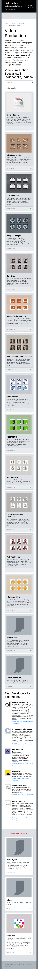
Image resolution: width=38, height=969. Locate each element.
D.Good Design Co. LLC (16, 316)
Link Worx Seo (12, 195)
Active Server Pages (19, 786)
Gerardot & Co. (12, 477)
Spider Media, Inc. (14, 678)
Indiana (15, 3)
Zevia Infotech (12, 115)
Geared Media (12, 397)
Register (30, 7)
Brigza (9, 900)
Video (18, 25)
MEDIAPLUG (11, 437)
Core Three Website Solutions (14, 515)
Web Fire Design (13, 557)
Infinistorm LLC (13, 597)
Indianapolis (21, 23)
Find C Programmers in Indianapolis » (22, 744)
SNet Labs (10, 936)
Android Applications (20, 702)
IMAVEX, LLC (11, 637)
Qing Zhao (10, 276)
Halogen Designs (13, 236)
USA (7, 3)
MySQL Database (18, 802)
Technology (11, 25)
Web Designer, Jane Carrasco (19, 356)
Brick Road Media (13, 155)
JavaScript (16, 771)
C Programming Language (22, 729)
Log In (29, 5)
